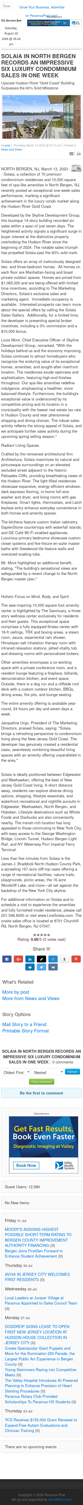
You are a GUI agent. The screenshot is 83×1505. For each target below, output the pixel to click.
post (7, 145)
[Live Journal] (41, 959)
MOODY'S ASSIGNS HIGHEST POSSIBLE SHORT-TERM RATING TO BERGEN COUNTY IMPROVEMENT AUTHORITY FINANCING (38, 1237)
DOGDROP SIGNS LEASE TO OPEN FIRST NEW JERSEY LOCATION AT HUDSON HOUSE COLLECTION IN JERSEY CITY (37, 1334)
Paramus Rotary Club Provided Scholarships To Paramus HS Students (37, 1398)
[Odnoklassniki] (64, 959)
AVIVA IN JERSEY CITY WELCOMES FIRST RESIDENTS (37, 1276)
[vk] (53, 967)
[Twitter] (41, 967)
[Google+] (18, 959)
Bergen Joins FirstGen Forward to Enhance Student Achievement (34, 1253)
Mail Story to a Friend (24, 1024)
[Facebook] (7, 959)
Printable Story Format (25, 1030)
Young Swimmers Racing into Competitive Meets (40, 1372)
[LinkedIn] (30, 959)
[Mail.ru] (53, 959)
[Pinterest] (76, 959)
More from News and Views (30, 998)
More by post (15, 991)
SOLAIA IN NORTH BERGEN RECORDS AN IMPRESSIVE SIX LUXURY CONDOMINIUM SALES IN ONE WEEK (38, 65)
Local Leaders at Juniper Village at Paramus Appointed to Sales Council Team (41, 1300)
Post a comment (42, 1082)
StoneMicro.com (60, 1499)
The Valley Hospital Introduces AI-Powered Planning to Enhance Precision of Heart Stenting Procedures (41, 1386)
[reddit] (30, 967)
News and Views (11, 149)
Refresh (72, 1072)
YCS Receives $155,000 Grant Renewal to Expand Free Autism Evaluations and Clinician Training (41, 1425)
